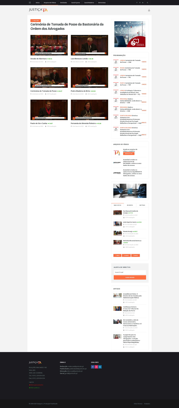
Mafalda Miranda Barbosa (132, 241)
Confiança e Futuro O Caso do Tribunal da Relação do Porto (130, 309)
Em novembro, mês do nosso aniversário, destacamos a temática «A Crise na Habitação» (132, 323)
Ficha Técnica (138, 404)
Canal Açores (75, 3)
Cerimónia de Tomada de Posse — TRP (130, 84)
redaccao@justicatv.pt (76, 366)
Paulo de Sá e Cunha (41, 123)
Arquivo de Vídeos (50, 3)
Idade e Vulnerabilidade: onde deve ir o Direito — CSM (131, 101)
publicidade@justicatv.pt (78, 369)
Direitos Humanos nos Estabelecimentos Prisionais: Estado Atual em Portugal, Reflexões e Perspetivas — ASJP (131, 119)
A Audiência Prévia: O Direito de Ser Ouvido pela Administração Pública (132, 296)
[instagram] (139, 2)
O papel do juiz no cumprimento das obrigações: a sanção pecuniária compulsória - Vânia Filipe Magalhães (131, 338)
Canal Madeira (89, 3)
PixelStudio (53, 404)
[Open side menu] (30, 3)
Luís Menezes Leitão (82, 59)
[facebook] (137, 2)
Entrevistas (102, 3)
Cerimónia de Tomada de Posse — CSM (130, 61)
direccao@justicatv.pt (75, 371)
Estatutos (147, 404)
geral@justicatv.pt (71, 373)
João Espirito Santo (130, 222)
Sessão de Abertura (41, 59)
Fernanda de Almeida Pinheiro (86, 123)
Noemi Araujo (128, 231)
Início (37, 3)
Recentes (130, 205)
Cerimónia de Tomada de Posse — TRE (130, 69)
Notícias (142, 205)
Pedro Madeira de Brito (83, 91)
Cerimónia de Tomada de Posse (46, 91)
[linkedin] (142, 2)
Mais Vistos (117, 205)
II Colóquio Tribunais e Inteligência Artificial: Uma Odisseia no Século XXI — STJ (130, 92)
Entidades (63, 3)
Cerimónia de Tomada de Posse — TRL (130, 76)
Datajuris (40, 404)
